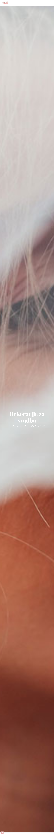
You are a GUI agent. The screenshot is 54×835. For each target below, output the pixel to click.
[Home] (5, 2)
